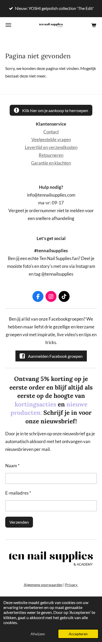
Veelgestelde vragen (51, 139)
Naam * (12, 465)
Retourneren (51, 155)
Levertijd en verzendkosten (51, 147)
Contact (51, 131)
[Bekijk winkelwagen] (93, 25)
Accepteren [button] (78, 634)
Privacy (71, 584)
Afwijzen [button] (38, 634)
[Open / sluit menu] (8, 25)
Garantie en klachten (51, 163)
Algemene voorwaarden (43, 584)
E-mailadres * (18, 493)
